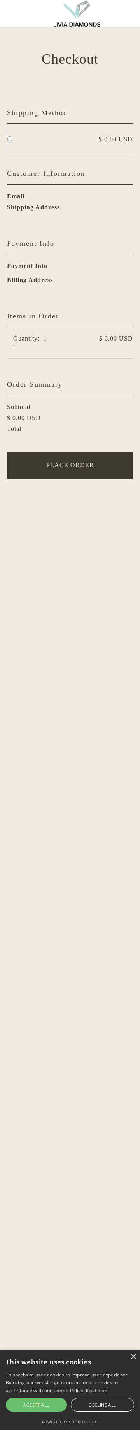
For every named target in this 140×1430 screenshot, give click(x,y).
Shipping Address (33, 207)
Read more (97, 1390)
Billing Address (30, 280)
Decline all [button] (102, 1405)
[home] (77, 13)
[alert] (70, 1390)
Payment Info (27, 265)
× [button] (133, 1357)
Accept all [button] (36, 1405)
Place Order (70, 465)
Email (15, 196)
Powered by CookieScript (70, 1422)
